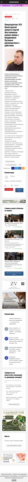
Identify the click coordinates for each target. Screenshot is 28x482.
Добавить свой (19, 190)
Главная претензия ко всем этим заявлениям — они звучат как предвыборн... (15, 321)
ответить (16, 185)
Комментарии (9, 189)
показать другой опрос (14, 404)
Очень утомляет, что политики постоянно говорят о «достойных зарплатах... (15, 330)
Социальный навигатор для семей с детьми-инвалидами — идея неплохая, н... (15, 350)
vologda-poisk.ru (14, 2)
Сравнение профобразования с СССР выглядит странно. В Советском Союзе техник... (16, 360)
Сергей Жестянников (10, 161)
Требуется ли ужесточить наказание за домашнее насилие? (13, 375)
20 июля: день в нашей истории (14, 440)
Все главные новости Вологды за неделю (14, 273)
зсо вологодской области (11, 164)
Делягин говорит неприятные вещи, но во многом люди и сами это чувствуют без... (16, 340)
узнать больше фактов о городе (14, 445)
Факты (7, 436)
